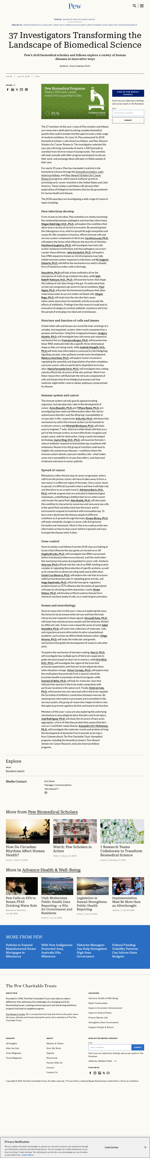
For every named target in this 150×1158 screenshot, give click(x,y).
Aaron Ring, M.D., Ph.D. (67, 439)
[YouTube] (108, 1073)
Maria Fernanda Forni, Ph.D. (63, 368)
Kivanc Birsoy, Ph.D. (97, 518)
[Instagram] (95, 1073)
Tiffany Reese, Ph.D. (88, 407)
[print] (26, 89)
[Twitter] (104, 1073)
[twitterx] (17, 89)
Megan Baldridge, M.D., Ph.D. (57, 223)
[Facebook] (90, 1073)
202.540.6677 (51, 788)
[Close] (145, 1147)
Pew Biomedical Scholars (53, 812)
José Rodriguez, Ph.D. (53, 718)
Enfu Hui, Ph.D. (84, 418)
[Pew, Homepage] (75, 6)
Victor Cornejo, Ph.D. (79, 670)
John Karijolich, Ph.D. (79, 252)
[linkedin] (12, 89)
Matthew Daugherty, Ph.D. (56, 245)
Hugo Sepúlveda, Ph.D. (54, 582)
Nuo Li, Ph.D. (98, 652)
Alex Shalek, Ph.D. (81, 500)
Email (114, 108)
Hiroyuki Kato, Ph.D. (96, 618)
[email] (21, 89)
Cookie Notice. (27, 1155)
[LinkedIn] (99, 1073)
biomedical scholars (86, 171)
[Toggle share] (142, 82)
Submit (128, 120)
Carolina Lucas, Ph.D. (97, 238)
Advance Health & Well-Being (51, 870)
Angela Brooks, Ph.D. (53, 553)
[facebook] (7, 89)
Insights (10, 1038)
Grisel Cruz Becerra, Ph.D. (55, 575)
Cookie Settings (112, 1147)
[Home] (31, 985)
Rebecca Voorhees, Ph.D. (55, 357)
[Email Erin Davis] (45, 792)
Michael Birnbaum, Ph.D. (80, 425)
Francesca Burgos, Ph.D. (75, 340)
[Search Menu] (134, 6)
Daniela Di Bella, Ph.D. (54, 680)
